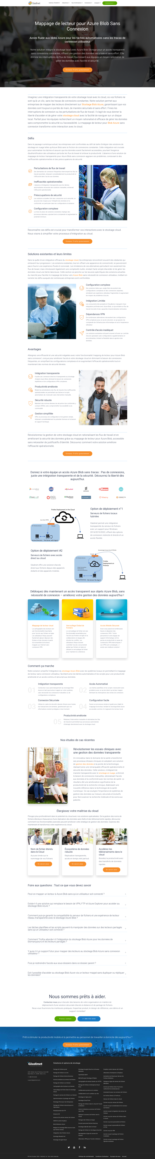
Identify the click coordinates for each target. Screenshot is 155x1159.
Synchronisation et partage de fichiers (64, 1098)
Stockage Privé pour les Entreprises (63, 1102)
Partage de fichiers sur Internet (62, 1083)
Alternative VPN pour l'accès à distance (89, 1139)
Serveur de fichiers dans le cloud (113, 1099)
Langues (96, 3)
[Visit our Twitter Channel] (69, 1147)
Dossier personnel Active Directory (88, 1123)
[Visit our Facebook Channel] (79, 1147)
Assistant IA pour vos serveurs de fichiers (115, 1092)
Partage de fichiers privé (60, 1069)
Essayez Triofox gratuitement (77, 70)
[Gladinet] (34, 3)
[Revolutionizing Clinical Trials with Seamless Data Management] (48, 775)
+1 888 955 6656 (89, 1019)
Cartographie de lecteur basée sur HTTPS (89, 1081)
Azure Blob (78, 275)
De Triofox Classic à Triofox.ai (112, 1095)
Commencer (109, 3)
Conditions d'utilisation (102, 1156)
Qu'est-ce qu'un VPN (109, 1130)
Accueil (124, 1156)
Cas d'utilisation (76, 3)
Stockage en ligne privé (84, 1097)
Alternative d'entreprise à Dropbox (113, 1072)
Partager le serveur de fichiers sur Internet (65, 1095)
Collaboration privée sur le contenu (88, 1090)
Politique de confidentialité (86, 1156)
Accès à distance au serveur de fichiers (64, 1079)
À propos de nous (115, 1156)
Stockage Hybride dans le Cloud (87, 1126)
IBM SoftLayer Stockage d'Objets (87, 1078)
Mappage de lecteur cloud (42, 626)
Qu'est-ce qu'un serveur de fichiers (113, 1102)
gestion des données (85, 764)
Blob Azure (113, 123)
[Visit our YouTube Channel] (74, 1147)
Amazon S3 (56, 1114)
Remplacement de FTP (59, 1110)
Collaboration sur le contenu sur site (88, 1093)
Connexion (88, 3)
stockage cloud (71, 115)
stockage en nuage (107, 773)
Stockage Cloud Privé (84, 1100)
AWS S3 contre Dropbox (60, 1120)
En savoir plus (43, 864)
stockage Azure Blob (71, 671)
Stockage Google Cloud (60, 1139)
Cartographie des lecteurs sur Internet (63, 1086)
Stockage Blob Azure (93, 104)
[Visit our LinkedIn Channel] (85, 1147)
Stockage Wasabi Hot (59, 1136)
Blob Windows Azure (59, 1124)
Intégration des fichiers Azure (61, 1133)
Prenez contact (65, 1019)
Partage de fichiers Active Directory (63, 1076)
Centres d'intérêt (54, 3)
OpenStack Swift (83, 1074)
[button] (77, 894)
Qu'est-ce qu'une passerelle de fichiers (114, 1122)
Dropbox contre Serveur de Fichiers (113, 1069)
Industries (65, 3)
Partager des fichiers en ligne (86, 1120)
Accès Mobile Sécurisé (109, 626)
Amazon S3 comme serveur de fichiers (64, 1117)
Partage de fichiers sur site (60, 1072)
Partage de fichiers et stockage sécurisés (90, 1130)
